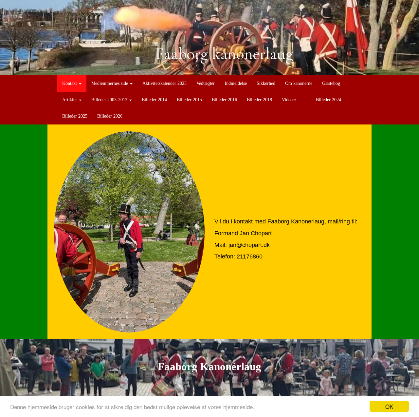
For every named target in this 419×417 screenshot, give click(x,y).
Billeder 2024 (328, 99)
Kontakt (70, 83)
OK (389, 406)
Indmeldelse (236, 83)
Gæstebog (331, 83)
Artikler (70, 99)
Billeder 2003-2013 (110, 99)
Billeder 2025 (74, 116)
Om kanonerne (298, 83)
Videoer (289, 99)
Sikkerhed (266, 83)
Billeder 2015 (189, 99)
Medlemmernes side (110, 83)
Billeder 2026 (109, 116)
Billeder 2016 (224, 99)
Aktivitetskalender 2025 (164, 83)
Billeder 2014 (154, 99)
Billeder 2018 (259, 99)
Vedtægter (205, 83)
